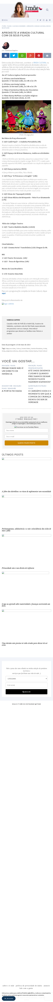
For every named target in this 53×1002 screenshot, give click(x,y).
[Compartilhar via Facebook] (5, 55)
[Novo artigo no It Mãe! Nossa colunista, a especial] (26, 804)
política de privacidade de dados (29, 986)
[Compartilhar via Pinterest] (39, 55)
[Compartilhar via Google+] (31, 55)
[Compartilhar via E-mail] (47, 55)
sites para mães (23, 351)
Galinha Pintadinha (36, 348)
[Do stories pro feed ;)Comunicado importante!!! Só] (26, 714)
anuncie (47, 986)
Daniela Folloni (26, 348)
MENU (5, 20)
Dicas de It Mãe (7, 386)
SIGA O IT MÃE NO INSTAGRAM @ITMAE (26, 704)
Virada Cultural (42, 351)
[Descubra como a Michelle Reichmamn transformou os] (26, 840)
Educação (5, 365)
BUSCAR (27, 692)
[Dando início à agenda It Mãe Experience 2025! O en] (26, 912)
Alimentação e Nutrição (37, 386)
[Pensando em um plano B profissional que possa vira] (26, 871)
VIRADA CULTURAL (40, 62)
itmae (3, 351)
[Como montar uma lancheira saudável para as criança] (26, 738)
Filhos (12, 365)
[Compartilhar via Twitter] (14, 55)
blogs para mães (10, 348)
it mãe (45, 348)
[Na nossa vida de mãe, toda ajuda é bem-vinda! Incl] (26, 770)
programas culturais (12, 351)
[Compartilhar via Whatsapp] (22, 55)
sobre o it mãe (8, 986)
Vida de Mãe (12, 388)
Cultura (18, 348)
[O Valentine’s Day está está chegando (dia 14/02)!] (26, 954)
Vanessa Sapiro (33, 351)
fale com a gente (26, 988)
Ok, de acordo (8, 998)
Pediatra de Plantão (35, 368)
